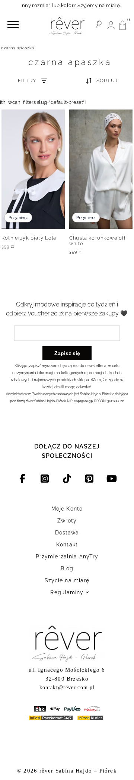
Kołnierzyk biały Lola (29, 238)
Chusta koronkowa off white (97, 240)
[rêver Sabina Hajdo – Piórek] (67, 26)
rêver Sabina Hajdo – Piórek (78, 771)
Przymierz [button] (18, 217)
